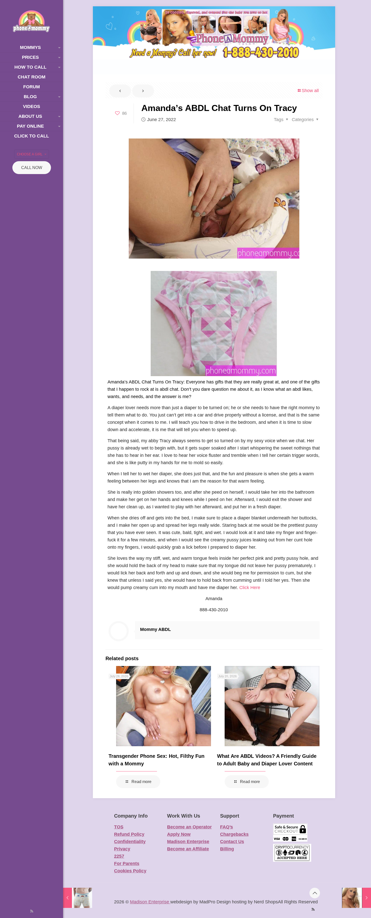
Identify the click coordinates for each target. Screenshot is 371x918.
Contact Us (232, 841)
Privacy (122, 848)
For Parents (126, 863)
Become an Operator (189, 826)
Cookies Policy (130, 870)
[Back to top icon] (314, 893)
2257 (119, 856)
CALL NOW (31, 167)
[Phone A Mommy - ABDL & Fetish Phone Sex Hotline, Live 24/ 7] (31, 21)
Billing (227, 848)
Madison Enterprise (188, 841)
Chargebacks (234, 834)
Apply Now (179, 834)
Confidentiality (130, 841)
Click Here (249, 587)
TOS (118, 826)
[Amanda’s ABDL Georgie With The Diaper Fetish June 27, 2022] (77, 898)
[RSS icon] (32, 911)
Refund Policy (129, 834)
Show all (310, 90)
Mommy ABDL (155, 629)
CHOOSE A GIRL (29, 154)
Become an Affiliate (188, 848)
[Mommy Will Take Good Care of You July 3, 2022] (356, 898)
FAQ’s (226, 826)
